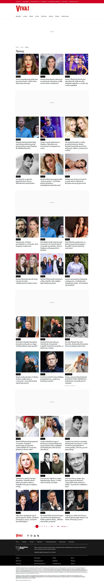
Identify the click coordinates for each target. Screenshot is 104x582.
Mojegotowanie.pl (38, 560)
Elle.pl (72, 558)
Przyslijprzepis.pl (57, 563)
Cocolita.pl (18, 563)
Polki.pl (54, 558)
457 (52, 526)
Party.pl (17, 558)
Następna (63, 526)
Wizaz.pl (73, 560)
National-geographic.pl (39, 563)
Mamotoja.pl (37, 558)
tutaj (29, 580)
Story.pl (73, 563)
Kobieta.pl (55, 560)
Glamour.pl (18, 560)
